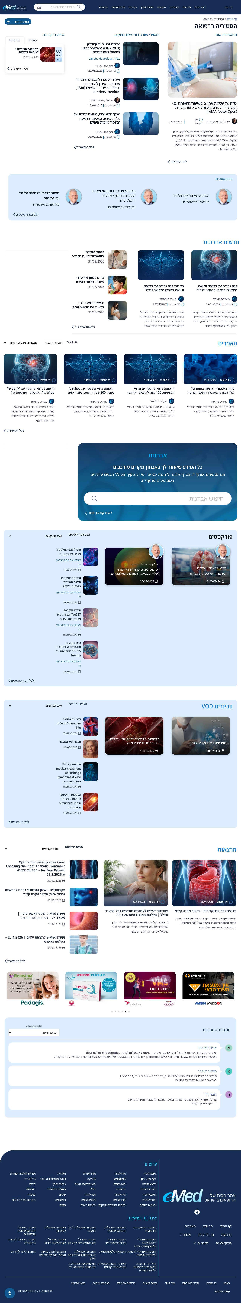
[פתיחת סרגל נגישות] (10, 1293)
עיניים (62, 1194)
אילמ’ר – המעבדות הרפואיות (144, 1229)
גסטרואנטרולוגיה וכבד (53, 1179)
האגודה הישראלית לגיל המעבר (82, 1229)
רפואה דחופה (148, 1205)
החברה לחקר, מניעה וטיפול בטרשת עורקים (52, 1253)
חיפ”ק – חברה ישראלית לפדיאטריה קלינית (112, 1265)
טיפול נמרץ (59, 1184)
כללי (93, 1189)
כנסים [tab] (32, 40)
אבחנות (133, 7)
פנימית (31, 1194)
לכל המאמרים (85, 147)
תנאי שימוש (78, 1283)
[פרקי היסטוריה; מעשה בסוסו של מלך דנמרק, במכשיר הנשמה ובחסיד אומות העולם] (141, 123)
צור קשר (170, 1283)
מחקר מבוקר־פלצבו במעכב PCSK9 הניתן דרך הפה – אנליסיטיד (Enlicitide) (168, 1076)
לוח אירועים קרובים (94, 18)
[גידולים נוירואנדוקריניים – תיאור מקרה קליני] (204, 883)
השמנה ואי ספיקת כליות (191, 195)
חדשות (187, 7)
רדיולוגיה (60, 1200)
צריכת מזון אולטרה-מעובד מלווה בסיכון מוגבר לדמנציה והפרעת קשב (172, 1099)
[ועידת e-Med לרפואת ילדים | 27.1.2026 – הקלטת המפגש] (84, 944)
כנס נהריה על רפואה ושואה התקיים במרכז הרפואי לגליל (217, 288)
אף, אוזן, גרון (148, 1179)
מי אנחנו (211, 1283)
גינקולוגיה (120, 1179)
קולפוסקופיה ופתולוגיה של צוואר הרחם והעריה (82, 1265)
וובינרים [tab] (15, 40)
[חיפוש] (79, 7)
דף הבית (199, 7)
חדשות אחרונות (85, 327)
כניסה (229, 7)
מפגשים (103, 7)
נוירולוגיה (120, 1194)
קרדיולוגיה (119, 1200)
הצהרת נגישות (101, 1283)
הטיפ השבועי (115, 18)
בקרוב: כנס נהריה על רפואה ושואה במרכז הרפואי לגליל (164, 288)
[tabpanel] (34, 54)
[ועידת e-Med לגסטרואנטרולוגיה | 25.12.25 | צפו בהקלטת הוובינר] (84, 921)
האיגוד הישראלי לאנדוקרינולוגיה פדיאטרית (26, 1230)
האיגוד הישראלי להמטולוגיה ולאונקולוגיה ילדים (145, 1242)
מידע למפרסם (190, 1283)
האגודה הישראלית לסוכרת (55, 1229)
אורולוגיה (120, 1173)
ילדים (32, 1184)
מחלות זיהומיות (56, 1189)
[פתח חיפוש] (39, 7)
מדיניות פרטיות (126, 1283)
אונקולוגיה (150, 1173)
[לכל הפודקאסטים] (14, 214)
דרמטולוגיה (149, 1184)
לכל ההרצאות (16, 961)
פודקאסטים (118, 7)
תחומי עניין (147, 7)
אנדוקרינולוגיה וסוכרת (23, 1173)
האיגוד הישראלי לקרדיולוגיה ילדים (55, 1241)
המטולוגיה (120, 1184)
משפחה (31, 1189)
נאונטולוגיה (149, 1194)
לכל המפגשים (19, 68)
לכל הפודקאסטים (27, 214)
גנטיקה (91, 1179)
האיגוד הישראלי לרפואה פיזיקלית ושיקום (142, 1253)
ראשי (227, 1283)
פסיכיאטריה (149, 1200)
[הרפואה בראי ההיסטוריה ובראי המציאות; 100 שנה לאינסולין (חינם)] (150, 369)
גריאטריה (30, 1179)
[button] (7, 988)
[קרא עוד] (47, 54)
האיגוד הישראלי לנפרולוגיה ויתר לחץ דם (82, 1241)
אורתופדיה (89, 1173)
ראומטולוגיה (88, 1200)
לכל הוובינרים (20, 822)
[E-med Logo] (14, 7)
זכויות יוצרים (150, 1283)
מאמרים (174, 7)
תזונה (63, 1205)
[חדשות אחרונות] (73, 327)
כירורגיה (121, 1189)
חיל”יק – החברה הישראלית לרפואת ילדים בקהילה (144, 1267)
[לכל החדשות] (169, 161)
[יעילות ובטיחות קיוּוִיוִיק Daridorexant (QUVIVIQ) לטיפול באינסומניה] (141, 53)
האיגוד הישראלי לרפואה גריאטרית (22, 1241)
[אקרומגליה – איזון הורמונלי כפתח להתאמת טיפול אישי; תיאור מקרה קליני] (84, 897)
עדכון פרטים (222, 1291)
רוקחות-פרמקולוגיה (24, 1200)
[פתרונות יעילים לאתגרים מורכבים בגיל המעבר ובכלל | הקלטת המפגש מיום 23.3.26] (136, 883)
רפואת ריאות (88, 1205)
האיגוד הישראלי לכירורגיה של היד (115, 1241)
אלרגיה (61, 1173)
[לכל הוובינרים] (9, 822)
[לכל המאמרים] (75, 147)
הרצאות (161, 7)
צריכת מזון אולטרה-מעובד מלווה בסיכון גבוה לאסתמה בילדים (88, 281)
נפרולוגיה (90, 1194)
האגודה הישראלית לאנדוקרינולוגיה (115, 1229)
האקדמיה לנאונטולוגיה (112, 1251)
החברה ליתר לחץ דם (23, 1251)
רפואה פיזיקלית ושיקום (112, 1205)
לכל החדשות (178, 162)
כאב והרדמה (148, 1189)
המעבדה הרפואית (85, 1184)
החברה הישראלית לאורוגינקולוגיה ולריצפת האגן (82, 1255)
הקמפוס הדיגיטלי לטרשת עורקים (26, 50)
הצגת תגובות (34, 1025)
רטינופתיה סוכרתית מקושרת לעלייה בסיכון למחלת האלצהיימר (113, 195)
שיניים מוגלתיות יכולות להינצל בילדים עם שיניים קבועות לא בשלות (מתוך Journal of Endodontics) (151, 1052)
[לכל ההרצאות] (6, 961)
